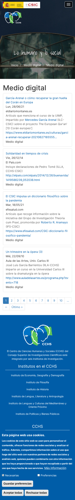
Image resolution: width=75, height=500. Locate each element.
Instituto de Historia (38, 389)
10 (62, 300)
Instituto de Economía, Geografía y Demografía (37, 375)
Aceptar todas (12, 492)
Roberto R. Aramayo (54, 222)
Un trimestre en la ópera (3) (24, 252)
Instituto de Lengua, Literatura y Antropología (37, 396)
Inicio (14, 65)
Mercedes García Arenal (41, 119)
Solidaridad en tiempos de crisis (27, 153)
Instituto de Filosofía (37, 382)
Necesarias (12, 475)
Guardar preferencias (17, 483)
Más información (55, 468)
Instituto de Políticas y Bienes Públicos (37, 413)
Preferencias (49, 475)
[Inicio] (13, 17)
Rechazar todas (36, 492)
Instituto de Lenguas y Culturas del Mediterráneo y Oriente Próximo (37, 405)
